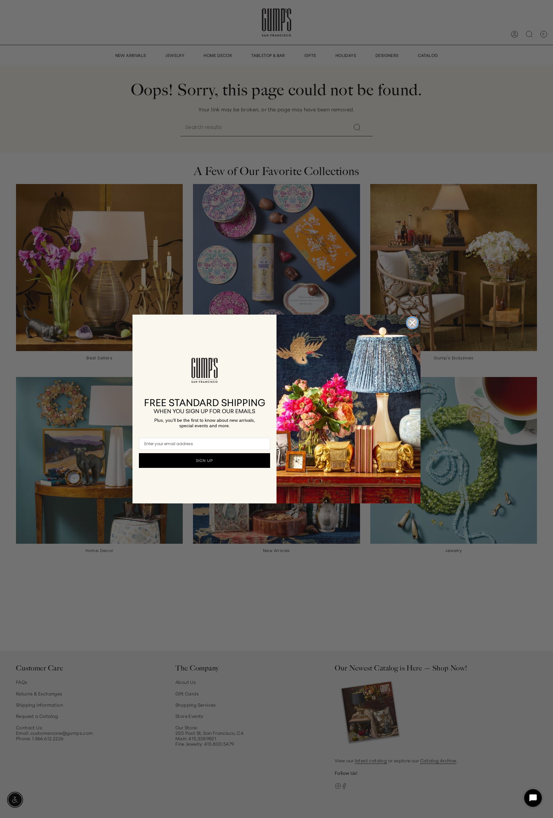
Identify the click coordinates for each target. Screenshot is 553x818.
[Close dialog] (412, 322)
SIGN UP (204, 460)
